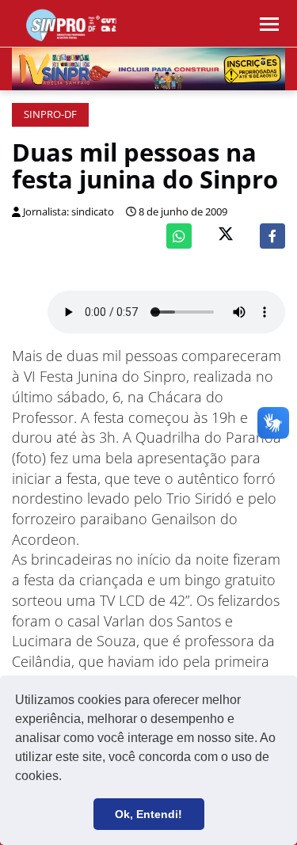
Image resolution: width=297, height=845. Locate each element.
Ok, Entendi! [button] (148, 814)
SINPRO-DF (50, 114)
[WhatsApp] (179, 236)
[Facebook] (272, 236)
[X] (226, 235)
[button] (67, 777)
